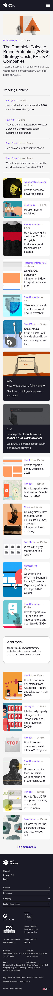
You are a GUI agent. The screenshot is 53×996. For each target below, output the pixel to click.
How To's (9, 120)
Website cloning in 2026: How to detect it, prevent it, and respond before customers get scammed (26, 128)
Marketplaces (30, 565)
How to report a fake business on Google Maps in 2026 (36, 492)
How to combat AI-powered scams (35, 191)
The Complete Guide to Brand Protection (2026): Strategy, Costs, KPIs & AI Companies (26, 54)
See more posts (26, 847)
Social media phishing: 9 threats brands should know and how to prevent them (36, 336)
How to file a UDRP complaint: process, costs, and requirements (35, 802)
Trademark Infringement (35, 263)
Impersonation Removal (35, 182)
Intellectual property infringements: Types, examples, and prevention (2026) (35, 719)
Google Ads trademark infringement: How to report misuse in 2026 (35, 278)
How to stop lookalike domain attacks (24, 148)
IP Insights (10, 100)
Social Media (30, 324)
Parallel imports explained (33, 211)
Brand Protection (11, 40)
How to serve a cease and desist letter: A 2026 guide (35, 746)
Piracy (27, 507)
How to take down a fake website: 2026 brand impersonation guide (26, 107)
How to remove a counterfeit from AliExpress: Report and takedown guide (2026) (36, 687)
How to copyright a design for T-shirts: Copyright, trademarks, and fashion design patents (35, 242)
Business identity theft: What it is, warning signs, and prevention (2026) (35, 775)
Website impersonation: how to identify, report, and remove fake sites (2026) (26, 165)
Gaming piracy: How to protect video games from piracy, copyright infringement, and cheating (35, 521)
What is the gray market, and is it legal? (33, 550)
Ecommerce (29, 205)
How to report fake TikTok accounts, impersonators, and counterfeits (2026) (35, 617)
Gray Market (30, 542)
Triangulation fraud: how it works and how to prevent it (35, 309)
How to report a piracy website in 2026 (34, 468)
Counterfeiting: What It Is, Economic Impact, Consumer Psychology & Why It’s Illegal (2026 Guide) (36, 583)
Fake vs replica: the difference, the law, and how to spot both (35, 829)
